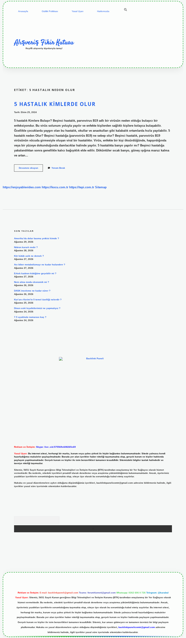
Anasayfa (23, 11)
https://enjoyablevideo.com (22, 187)
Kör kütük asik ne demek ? (29, 256)
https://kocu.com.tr (55, 187)
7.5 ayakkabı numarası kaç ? (30, 317)
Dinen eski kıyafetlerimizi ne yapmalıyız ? (37, 308)
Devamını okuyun (31, 169)
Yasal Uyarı (77, 11)
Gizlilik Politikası (50, 11)
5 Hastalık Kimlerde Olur (55, 104)
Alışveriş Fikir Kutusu (44, 42)
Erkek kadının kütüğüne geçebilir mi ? (35, 273)
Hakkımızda (103, 11)
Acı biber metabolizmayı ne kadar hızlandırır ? (39, 264)
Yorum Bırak (58, 168)
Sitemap (101, 187)
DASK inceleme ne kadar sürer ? (32, 290)
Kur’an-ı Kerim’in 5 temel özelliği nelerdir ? (37, 299)
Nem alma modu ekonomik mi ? (31, 282)
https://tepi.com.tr (81, 187)
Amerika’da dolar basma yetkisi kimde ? (36, 238)
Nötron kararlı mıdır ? (26, 247)
